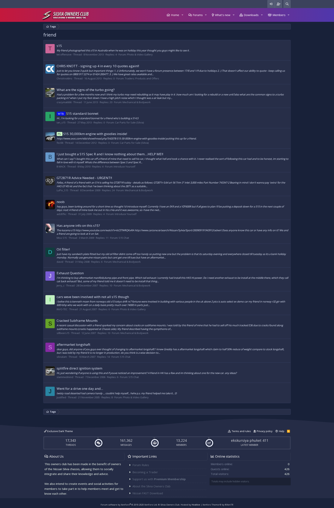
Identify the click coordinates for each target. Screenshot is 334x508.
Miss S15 (62, 238)
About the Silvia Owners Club (151, 486)
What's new (222, 15)
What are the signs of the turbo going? (86, 89)
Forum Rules (140, 465)
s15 (59, 45)
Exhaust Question (70, 273)
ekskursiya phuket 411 (249, 440)
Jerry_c (60, 285)
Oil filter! (63, 249)
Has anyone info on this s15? (78, 225)
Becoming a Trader (145, 472)
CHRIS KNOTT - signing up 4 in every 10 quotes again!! (98, 66)
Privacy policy (265, 431)
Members (279, 15)
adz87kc (61, 214)
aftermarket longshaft (73, 344)
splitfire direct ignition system (79, 368)
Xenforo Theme (218, 504)
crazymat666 (64, 102)
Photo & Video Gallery (140, 54)
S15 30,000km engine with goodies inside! (92, 134)
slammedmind (65, 377)
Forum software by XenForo (129, 504)
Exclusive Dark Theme (60, 431)
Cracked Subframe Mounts (77, 320)
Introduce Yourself (124, 166)
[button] (182, 15)
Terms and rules (241, 431)
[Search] (287, 4)
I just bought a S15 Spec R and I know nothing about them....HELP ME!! (110, 154)
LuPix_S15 (62, 190)
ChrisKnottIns (64, 78)
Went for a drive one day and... (80, 388)
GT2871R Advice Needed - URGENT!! (84, 178)
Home (175, 15)
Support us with (159, 479)
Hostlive (196, 504)
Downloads (251, 15)
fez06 (60, 142)
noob (61, 202)
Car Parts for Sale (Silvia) (129, 122)
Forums (198, 15)
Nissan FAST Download (147, 493)
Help (281, 431)
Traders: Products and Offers (142, 78)
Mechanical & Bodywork (137, 102)
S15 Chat (124, 238)
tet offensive (64, 54)
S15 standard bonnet (78, 113)
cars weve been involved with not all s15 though (93, 297)
